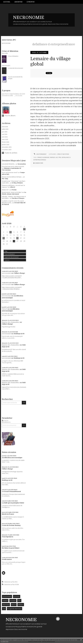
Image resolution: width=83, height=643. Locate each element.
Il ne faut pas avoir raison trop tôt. (13, 166)
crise (4, 609)
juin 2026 (4, 132)
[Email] (3, 572)
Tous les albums (10, 116)
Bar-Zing (5, 178)
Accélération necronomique (12, 457)
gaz (56, 157)
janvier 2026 (5, 144)
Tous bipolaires (7, 537)
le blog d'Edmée (17, 183)
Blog (5, 251)
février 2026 (5, 142)
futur (19, 600)
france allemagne (43, 157)
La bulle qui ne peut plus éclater (13, 503)
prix (60, 157)
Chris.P (4, 309)
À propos (30, 2)
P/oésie (14, 190)
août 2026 (5, 126)
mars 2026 (5, 139)
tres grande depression (14, 609)
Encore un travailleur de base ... (12, 177)
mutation (5, 600)
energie (52, 157)
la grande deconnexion (11, 257)
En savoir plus (4, 641)
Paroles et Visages (18, 198)
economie (16, 596)
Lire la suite (18, 95)
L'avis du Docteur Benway (11, 525)
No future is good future (10, 548)
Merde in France (8, 514)
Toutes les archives (11, 153)
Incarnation (22, 164)
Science (6, 260)
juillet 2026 (5, 129)
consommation (7, 596)
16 (3, 238)
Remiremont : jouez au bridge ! (12, 192)
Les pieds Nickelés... (8, 164)
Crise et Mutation (9, 254)
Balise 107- (5, 190)
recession (13, 600)
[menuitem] (7, 2)
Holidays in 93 (19, 333)
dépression (6, 604)
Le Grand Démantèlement (11, 491)
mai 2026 (4, 134)
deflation (20, 604)
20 (17, 238)
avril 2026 (4, 137)
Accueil (6, 2)
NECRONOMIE (28, 17)
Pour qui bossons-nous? (10, 172)
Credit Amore (7, 559)
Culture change (19, 273)
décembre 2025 (6, 147)
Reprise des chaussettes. (10, 322)
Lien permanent (41, 154)
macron (13, 604)
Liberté (12, 187)
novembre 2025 (6, 150)
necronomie (6, 273)
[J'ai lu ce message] (81, 640)
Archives (18, 2)
